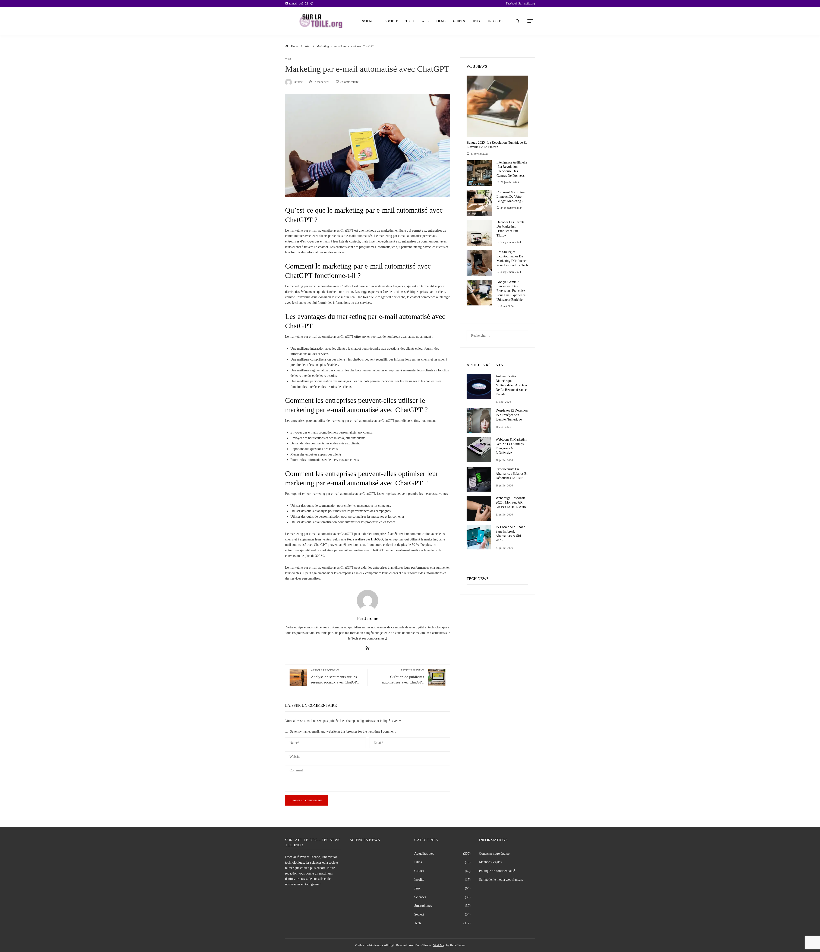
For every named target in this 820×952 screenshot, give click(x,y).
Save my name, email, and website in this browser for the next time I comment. (343, 731)
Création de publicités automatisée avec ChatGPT (403, 676)
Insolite (495, 21)
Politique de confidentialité (497, 871)
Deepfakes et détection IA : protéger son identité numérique (512, 415)
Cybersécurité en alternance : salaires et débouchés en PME (511, 473)
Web (425, 21)
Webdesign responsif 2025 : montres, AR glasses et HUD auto (511, 502)
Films (440, 21)
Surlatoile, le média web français (501, 879)
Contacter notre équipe (494, 853)
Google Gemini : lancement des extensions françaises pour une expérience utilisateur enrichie (511, 290)
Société (391, 21)
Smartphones (442, 905)
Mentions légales (490, 862)
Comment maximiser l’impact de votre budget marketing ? (510, 196)
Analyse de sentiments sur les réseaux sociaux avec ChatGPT (335, 676)
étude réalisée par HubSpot (365, 539)
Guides (459, 21)
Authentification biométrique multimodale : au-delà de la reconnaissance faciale (511, 385)
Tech (410, 21)
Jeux (476, 21)
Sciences (369, 21)
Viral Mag (439, 945)
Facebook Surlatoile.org (520, 3)
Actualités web (442, 853)
